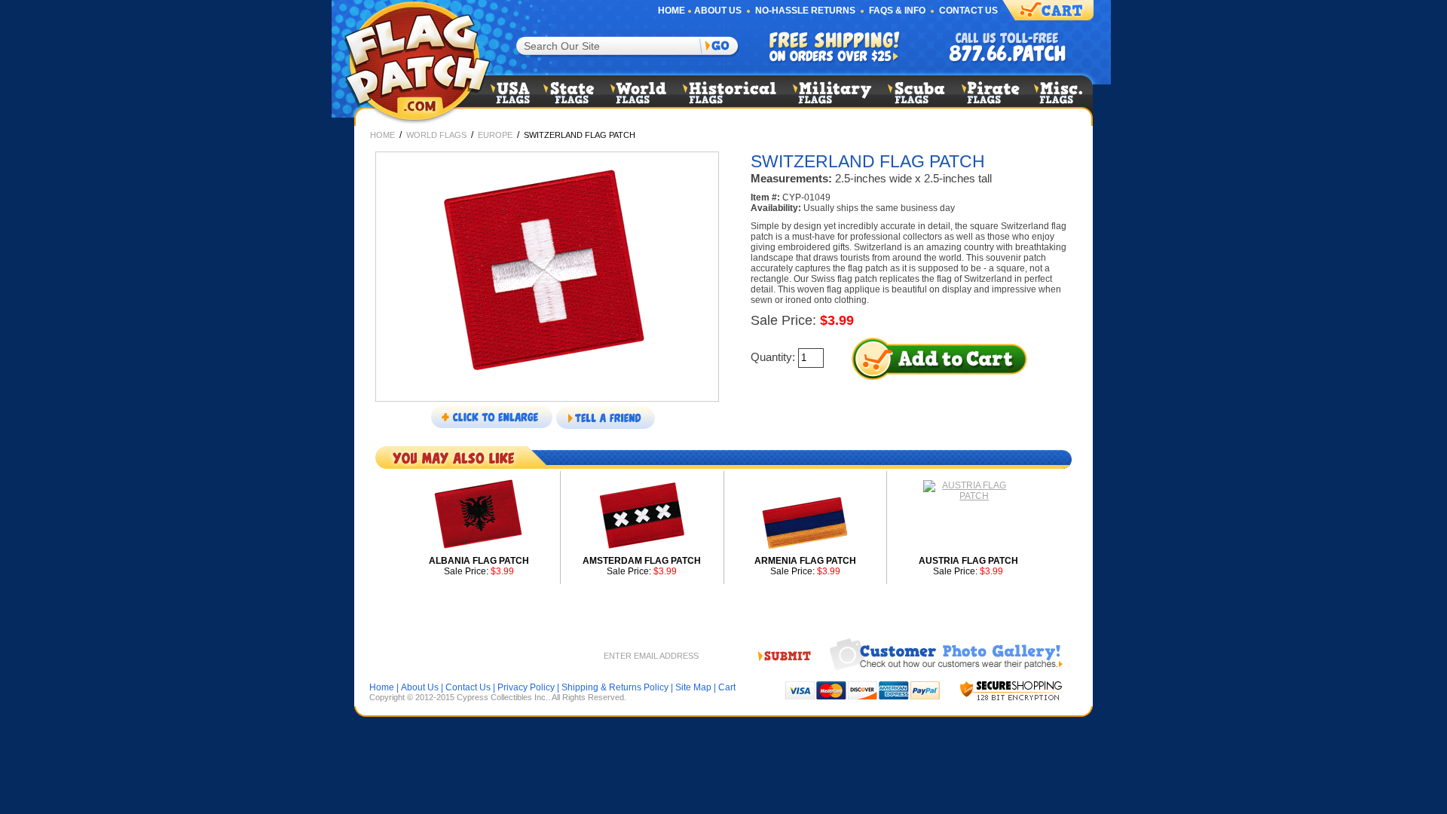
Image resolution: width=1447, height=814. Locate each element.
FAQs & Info (897, 10)
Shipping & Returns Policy (614, 687)
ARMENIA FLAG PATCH (805, 560)
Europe (495, 134)
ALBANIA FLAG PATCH (479, 560)
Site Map (693, 687)
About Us (718, 10)
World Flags (436, 134)
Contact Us (968, 10)
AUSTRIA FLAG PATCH (968, 560)
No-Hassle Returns (805, 10)
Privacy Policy (526, 687)
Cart (727, 687)
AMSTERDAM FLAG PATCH (642, 560)
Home (671, 10)
